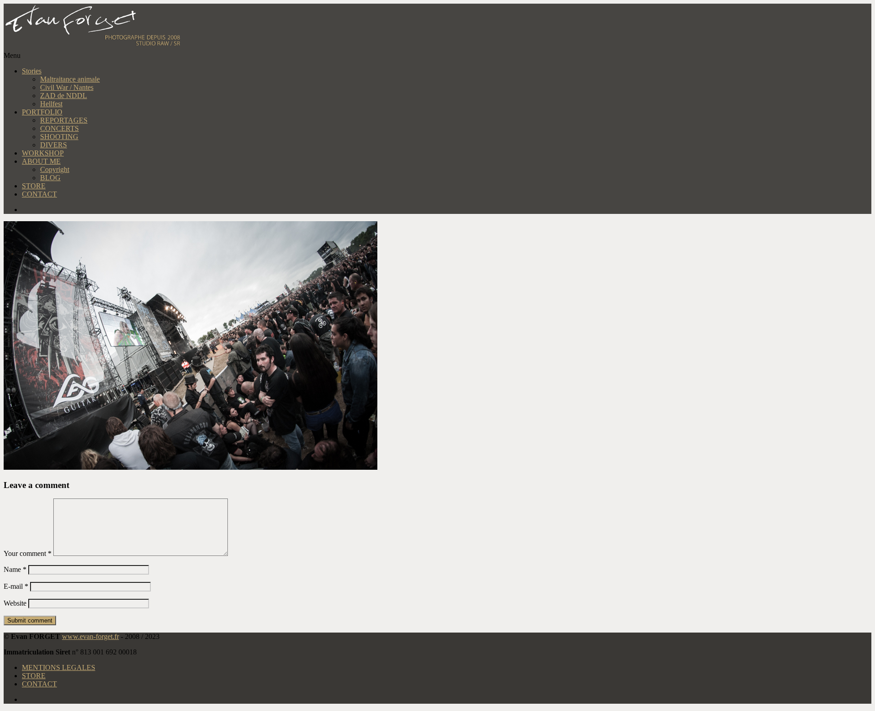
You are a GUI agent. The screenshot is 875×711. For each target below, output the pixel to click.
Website (15, 603)
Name (15, 569)
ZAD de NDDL (63, 95)
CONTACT (39, 194)
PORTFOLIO (42, 112)
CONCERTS (59, 128)
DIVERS (53, 145)
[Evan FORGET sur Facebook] (446, 210)
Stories (31, 71)
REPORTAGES (64, 120)
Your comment (27, 553)
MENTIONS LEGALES (58, 667)
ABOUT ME (41, 161)
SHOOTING (59, 136)
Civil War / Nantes (66, 87)
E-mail (16, 586)
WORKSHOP (43, 153)
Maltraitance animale (70, 79)
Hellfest (51, 104)
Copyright (54, 169)
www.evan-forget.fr (90, 636)
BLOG (50, 178)
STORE (34, 186)
